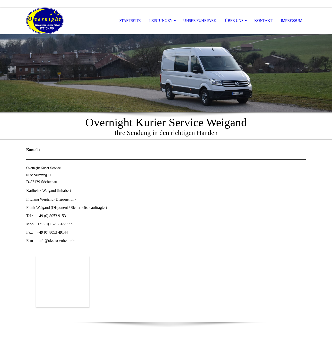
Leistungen (161, 20)
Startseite (130, 20)
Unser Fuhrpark (199, 20)
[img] (50, 21)
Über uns (234, 20)
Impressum (291, 20)
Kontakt (263, 20)
